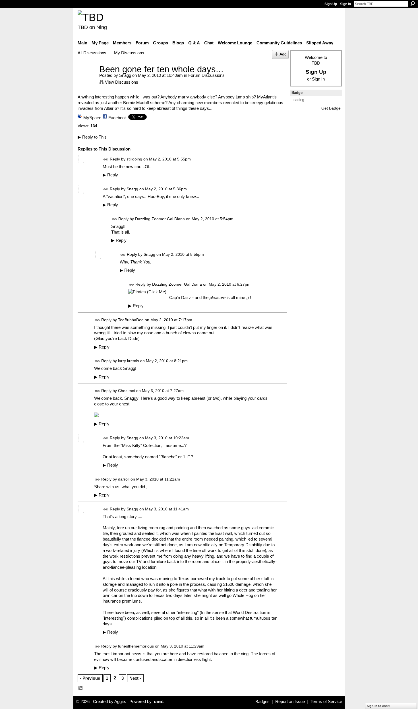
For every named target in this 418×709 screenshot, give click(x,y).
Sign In (345, 4)
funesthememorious (136, 646)
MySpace (92, 117)
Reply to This (92, 137)
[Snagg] (87, 80)
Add (283, 54)
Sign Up (330, 4)
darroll (123, 479)
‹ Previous (90, 678)
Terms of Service (326, 701)
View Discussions (121, 82)
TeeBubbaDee (131, 320)
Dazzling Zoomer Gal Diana (160, 219)
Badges (262, 701)
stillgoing (134, 159)
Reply (110, 175)
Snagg (125, 75)
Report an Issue (290, 701)
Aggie (119, 701)
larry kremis (128, 361)
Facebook (117, 117)
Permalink (106, 159)
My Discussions (129, 52)
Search (412, 3)
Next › (135, 678)
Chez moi (126, 391)
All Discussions (92, 52)
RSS (80, 688)
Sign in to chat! (378, 706)
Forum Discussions (206, 75)
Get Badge (331, 108)
